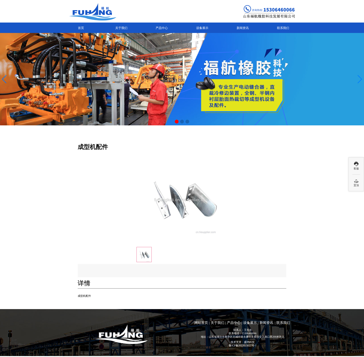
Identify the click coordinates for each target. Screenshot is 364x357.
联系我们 (283, 28)
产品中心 (162, 28)
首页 (81, 28)
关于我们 (121, 28)
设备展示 (202, 28)
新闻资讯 (243, 28)
